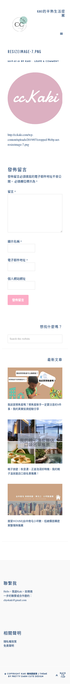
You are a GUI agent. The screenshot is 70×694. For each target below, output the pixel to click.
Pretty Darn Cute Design (27, 677)
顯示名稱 (15, 241)
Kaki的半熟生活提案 (20, 23)
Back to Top (63, 675)
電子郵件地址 (18, 260)
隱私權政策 (10, 641)
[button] (50, 33)
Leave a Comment (46, 61)
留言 (12, 191)
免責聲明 (9, 645)
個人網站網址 (17, 279)
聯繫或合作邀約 (20, 595)
